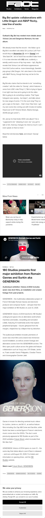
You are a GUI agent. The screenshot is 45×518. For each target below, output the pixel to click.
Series (27, 9)
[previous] (38, 195)
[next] (42, 195)
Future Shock (19, 439)
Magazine (35, 9)
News (4, 28)
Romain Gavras (21, 473)
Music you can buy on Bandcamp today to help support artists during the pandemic (14, 221)
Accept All (22, 502)
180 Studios (31, 473)
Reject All (22, 513)
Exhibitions (18, 9)
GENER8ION (10, 473)
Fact (13, 28)
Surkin (39, 473)
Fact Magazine (22, 4)
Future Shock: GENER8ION (22, 466)
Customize (22, 508)
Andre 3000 (22, 184)
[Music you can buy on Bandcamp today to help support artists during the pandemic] (14, 207)
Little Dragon (12, 184)
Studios (8, 9)
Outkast (30, 184)
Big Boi (37, 184)
